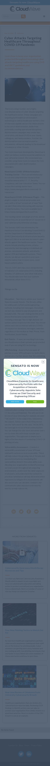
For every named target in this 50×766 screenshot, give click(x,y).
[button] (44, 16)
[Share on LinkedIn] (13, 511)
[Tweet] (21, 511)
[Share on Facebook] (29, 511)
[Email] (36, 511)
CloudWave (33, 2)
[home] (25, 9)
